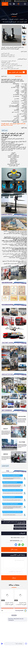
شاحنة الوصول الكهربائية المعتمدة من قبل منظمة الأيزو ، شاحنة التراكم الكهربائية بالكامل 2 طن (20, 603)
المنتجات (21, 19)
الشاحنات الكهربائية (13, 19)
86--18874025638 (6, 1)
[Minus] (2, 610)
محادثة (5, 4)
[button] (24, 45)
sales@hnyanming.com (21, 1)
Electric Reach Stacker (19, 528)
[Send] (2, 643)
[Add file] (26, 643)
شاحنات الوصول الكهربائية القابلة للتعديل (9, 603)
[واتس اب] (19, 544)
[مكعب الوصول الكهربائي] (11, 35)
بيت (26, 19)
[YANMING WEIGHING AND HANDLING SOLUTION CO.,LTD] (21, 4)
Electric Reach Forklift (20, 525)
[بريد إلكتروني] (16, 545)
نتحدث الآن (14, 549)
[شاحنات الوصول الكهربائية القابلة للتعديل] (7, 595)
